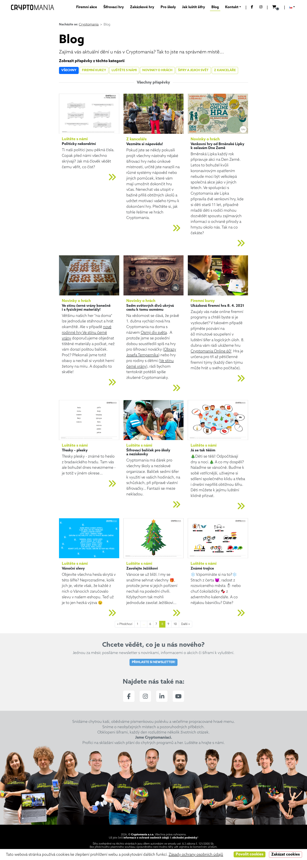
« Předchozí (124, 624)
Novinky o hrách (157, 70)
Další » (185, 624)
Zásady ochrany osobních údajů (196, 855)
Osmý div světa (154, 333)
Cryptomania (89, 24)
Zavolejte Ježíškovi (142, 568)
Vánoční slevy (73, 568)
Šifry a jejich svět (193, 70)
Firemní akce (86, 7)
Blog (215, 7)
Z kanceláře (225, 70)
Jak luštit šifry (193, 7)
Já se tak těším (203, 450)
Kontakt (231, 7)
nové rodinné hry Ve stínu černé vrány (86, 332)
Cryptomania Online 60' (211, 351)
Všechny (68, 70)
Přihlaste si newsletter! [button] (153, 662)
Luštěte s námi (124, 70)
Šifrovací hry (113, 7)
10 (175, 624)
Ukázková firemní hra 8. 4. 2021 (217, 306)
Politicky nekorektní (79, 144)
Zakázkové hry (142, 7)
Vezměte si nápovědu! (144, 144)
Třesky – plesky (75, 450)
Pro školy (168, 7)
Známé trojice (202, 568)
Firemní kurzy (94, 70)
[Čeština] (292, 7)
